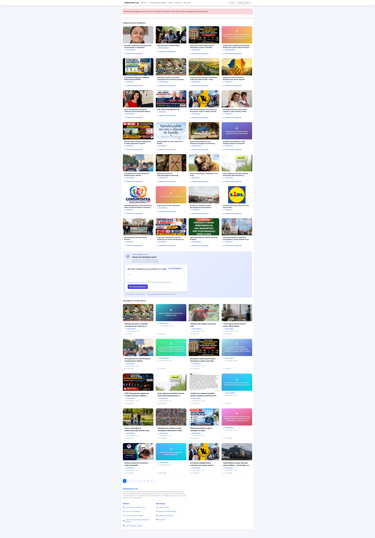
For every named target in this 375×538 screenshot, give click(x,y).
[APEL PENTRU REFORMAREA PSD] (171, 104)
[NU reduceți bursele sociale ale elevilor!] (138, 233)
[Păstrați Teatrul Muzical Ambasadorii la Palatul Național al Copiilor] (138, 137)
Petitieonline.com (131, 3)
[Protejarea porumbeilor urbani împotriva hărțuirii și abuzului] (237, 137)
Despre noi (178, 3)
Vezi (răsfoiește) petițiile (158, 3)
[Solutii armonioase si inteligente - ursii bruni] (204, 169)
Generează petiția (139, 287)
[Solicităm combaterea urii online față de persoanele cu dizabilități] (138, 41)
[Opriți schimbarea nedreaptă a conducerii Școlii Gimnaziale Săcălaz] (138, 105)
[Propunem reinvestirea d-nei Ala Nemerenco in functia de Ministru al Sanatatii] (171, 233)
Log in (232, 3)
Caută (188, 3)
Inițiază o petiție (243, 3)
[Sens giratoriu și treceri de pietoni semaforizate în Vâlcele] (138, 169)
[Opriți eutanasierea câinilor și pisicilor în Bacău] (204, 233)
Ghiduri (126, 503)
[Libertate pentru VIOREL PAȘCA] (171, 40)
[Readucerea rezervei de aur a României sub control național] (237, 73)
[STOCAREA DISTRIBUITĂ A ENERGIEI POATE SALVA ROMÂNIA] (138, 73)
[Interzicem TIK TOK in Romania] (171, 200)
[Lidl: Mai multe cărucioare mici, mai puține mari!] (237, 201)
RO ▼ (145, 2)
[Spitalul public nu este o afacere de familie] (171, 137)
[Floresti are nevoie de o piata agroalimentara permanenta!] (204, 201)
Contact (170, 3)
